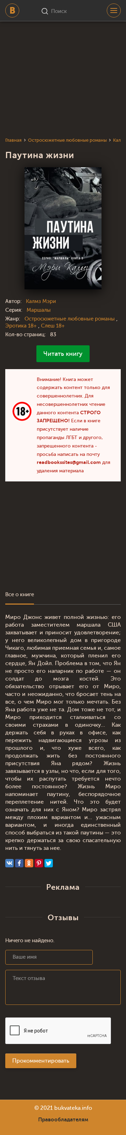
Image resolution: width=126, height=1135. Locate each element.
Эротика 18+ (21, 326)
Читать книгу (63, 353)
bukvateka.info (73, 1108)
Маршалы (39, 310)
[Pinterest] (39, 863)
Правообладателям (63, 1119)
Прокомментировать (40, 1061)
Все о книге (19, 595)
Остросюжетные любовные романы (70, 319)
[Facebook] (19, 863)
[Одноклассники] (29, 863)
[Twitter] (48, 863)
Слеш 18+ (53, 326)
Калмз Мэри (41, 301)
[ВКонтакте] (9, 863)
